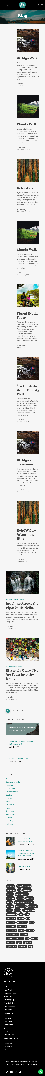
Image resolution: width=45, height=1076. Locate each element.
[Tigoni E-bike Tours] (28, 295)
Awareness (27, 890)
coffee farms (21, 906)
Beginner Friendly (12, 599)
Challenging (10, 788)
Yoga (31, 947)
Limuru (21, 930)
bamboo (10, 894)
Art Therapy (11, 890)
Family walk (11, 918)
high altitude (22, 922)
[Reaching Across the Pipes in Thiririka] (22, 582)
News (8, 808)
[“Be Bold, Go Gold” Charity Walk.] (28, 368)
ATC (19, 890)
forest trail (11, 922)
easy (21, 914)
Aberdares (10, 886)
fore (28, 918)
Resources (8, 1024)
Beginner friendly (21, 894)
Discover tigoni (29, 910)
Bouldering (11, 898)
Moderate (10, 805)
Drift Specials (9, 1006)
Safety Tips (10, 814)
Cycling (9, 795)
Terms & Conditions (18, 1064)
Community (32, 906)
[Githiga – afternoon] (28, 442)
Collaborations (12, 792)
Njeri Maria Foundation (15, 939)
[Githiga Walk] (28, 40)
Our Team (8, 1021)
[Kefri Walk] (28, 170)
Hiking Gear (11, 926)
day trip (17, 910)
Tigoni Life (27, 943)
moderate (30, 930)
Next (29, 711)
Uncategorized (12, 821)
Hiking (22, 599)
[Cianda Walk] (28, 106)
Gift (5, 1049)
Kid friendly (22, 926)
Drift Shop (8, 1009)
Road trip (10, 811)
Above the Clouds (24, 886)
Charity (9, 902)
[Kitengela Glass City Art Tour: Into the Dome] (22, 649)
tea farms (10, 943)
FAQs (6, 1031)
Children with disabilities (24, 902)
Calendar (9, 785)
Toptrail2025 (11, 947)
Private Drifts (9, 1003)
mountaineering (12, 934)
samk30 (20, 84)
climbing (10, 906)
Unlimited (8, 1043)
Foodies (21, 918)
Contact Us (9, 1034)
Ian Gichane (21, 147)
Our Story (8, 1018)
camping (20, 898)
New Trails (8, 990)
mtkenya (24, 934)
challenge (30, 898)
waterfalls (22, 947)
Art (7, 666)
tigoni (19, 943)
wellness (9, 824)
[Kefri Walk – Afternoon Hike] (28, 512)
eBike (27, 914)
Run (27, 939)
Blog (6, 1028)
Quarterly (8, 1046)
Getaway (10, 798)
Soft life (34, 939)
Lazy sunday (11, 930)
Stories (9, 817)
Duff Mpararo (12, 914)
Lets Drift (20, 420)
